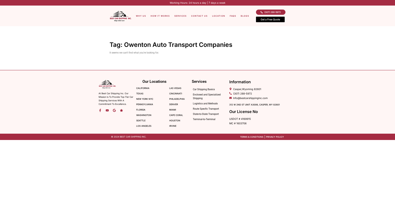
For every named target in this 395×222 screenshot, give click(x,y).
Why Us (141, 16)
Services (180, 16)
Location (218, 16)
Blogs (245, 16)
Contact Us (199, 16)
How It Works (160, 16)
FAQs (233, 16)
